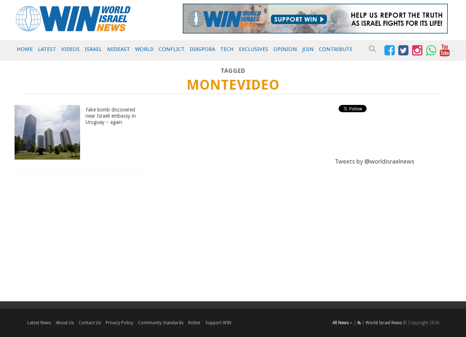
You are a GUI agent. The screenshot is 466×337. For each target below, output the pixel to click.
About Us (65, 322)
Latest (47, 49)
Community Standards (160, 322)
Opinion (285, 49)
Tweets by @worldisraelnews (374, 161)
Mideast (118, 49)
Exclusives (253, 49)
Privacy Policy (119, 322)
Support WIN (218, 322)
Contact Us (90, 322)
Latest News (39, 322)
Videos (70, 49)
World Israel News (384, 322)
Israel (93, 49)
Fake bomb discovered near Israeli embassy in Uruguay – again (111, 116)
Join (308, 49)
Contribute (335, 49)
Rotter (194, 322)
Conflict (172, 49)
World (144, 49)
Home (25, 49)
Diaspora (202, 49)
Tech (227, 49)
